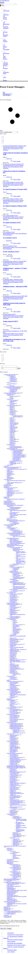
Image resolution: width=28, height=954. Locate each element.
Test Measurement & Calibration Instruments (15, 765)
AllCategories (10, 933)
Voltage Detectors (13, 812)
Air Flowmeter (12, 594)
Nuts (14, 854)
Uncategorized (6, 917)
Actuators (9, 526)
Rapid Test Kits (10, 898)
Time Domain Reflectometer (15, 806)
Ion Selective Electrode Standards (19, 456)
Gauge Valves (9, 860)
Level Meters (12, 686)
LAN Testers (12, 786)
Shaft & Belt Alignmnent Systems (16, 726)
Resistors (11, 798)
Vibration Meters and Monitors (15, 728)
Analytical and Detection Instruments (13, 533)
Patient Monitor (13, 750)
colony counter (9, 885)
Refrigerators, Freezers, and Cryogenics (17, 659)
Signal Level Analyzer (14, 799)
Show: (1, 133)
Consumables (6, 479)
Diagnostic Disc (13, 411)
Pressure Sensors (13, 720)
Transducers (12, 809)
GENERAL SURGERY (14, 744)
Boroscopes (12, 606)
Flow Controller (13, 595)
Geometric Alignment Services (15, 724)
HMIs (8, 382)
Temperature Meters (6, 73)
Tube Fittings (12, 853)
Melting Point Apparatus (14, 651)
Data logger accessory (17, 573)
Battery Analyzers (13, 770)
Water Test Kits (12, 517)
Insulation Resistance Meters (15, 785)
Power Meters (12, 711)
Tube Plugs (15, 857)
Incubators (12, 430)
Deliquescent (12, 401)
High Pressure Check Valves (12, 861)
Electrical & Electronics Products (10, 487)
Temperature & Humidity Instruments (13, 753)
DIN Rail (11, 385)
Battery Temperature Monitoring (15, 541)
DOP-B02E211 (13, 383)
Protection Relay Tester (14, 523)
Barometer (12, 406)
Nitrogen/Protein (16, 628)
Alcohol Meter (12, 769)
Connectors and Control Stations (13, 490)
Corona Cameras (13, 608)
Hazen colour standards (17, 453)
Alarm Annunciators (13, 682)
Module (14, 832)
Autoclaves (12, 634)
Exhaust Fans (9, 494)
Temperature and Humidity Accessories (17, 759)
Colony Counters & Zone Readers (13, 886)
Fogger (11, 565)
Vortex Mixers (12, 739)
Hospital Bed (12, 745)
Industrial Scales (16, 841)
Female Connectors (16, 865)
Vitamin (14, 633)
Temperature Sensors (13, 762)
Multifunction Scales (16, 843)
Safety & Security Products (9, 912)
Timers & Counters (13, 441)
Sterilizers (12, 438)
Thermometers (12, 763)
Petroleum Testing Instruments (12, 689)
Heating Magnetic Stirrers (14, 734)
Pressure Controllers (13, 716)
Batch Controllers (13, 683)
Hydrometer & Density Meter (12, 603)
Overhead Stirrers (13, 738)
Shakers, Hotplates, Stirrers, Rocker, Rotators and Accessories (18, 515)
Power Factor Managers (13, 148)
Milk (14, 627)
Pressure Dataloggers (14, 717)
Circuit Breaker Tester (14, 772)
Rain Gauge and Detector (14, 508)
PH (13, 675)
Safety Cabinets (13, 513)
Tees (14, 856)
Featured (5, 497)
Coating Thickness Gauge (14, 607)
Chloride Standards (16, 451)
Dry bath (11, 413)
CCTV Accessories (10, 913)
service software (16, 576)
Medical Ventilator (13, 749)
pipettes (11, 436)
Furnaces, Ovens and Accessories (16, 644)
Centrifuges (12, 410)
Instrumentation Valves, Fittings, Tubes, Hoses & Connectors (15, 846)
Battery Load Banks (13, 540)
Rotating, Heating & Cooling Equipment (11, 910)
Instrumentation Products (9, 147)
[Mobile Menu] (0, 83)
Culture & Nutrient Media (14, 446)
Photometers (12, 655)
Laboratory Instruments (11, 509)
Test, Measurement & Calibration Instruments (6, 25)
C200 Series (12, 376)
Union (14, 870)
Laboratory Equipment (14, 747)
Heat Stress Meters (13, 571)
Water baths (12, 443)
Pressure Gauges (13, 718)
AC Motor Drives (10, 375)
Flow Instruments (10, 592)
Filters (11, 402)
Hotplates (11, 429)
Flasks (11, 418)
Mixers (11, 433)
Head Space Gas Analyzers (18, 624)
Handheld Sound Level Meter (18, 583)
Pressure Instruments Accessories (16, 719)
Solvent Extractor (13, 665)
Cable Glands (9, 488)
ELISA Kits (9, 887)
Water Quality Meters (14, 673)
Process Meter (12, 602)
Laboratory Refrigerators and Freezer (13, 911)
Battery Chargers (13, 539)
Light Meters (12, 611)
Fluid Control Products (8, 501)
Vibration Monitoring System (18, 732)
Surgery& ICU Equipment (11, 741)
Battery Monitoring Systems (12, 538)
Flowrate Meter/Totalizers (14, 685)
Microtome (12, 432)
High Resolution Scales (17, 840)
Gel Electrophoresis (13, 512)
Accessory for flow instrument (15, 593)
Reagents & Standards (11, 448)
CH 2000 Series (13, 378)
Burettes (11, 409)
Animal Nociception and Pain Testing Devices (18, 510)
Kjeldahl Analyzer (13, 650)
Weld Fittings (9, 863)
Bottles (11, 408)
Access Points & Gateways (12, 468)
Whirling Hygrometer (14, 764)
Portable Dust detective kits (21, 556)
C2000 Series (12, 377)
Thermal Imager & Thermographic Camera (17, 614)
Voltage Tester (12, 813)
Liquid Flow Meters (13, 599)
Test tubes (12, 440)
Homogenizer (12, 736)
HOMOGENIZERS (10, 889)
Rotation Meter (12, 613)
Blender (11, 407)
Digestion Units (13, 640)
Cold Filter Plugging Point (14, 691)
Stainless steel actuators (17, 532)
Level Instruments (10, 676)
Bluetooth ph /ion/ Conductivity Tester (17, 771)
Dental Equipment (13, 743)
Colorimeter (12, 638)
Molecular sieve (13, 403)
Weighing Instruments (11, 814)
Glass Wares (12, 424)
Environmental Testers (14, 780)
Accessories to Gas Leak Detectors (19, 536)
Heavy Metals (15, 625)
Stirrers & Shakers (13, 439)
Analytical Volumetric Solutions (15, 460)
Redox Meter (12, 657)
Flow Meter (12, 597)
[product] (15, 145)
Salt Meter (12, 663)
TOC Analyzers (16, 631)
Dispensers (12, 412)
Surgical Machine (13, 751)
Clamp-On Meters (13, 773)
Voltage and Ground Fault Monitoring (16, 543)
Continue (9, 928)
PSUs (8, 384)
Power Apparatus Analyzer (15, 796)
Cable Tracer (9, 489)
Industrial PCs (9, 473)
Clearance (6, 466)
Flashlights (9, 495)
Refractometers (12, 658)
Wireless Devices (10, 478)
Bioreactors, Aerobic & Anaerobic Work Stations (15, 883)
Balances (11, 815)
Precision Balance (16, 834)
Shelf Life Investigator (14, 664)
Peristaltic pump (10, 894)
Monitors (8, 475)
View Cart (3, 928)
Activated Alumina (13, 400)
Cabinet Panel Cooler (14, 703)
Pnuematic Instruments (11, 699)
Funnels (11, 420)
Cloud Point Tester (13, 690)
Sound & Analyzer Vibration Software (17, 800)
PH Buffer (12, 464)
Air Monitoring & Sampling (15, 507)
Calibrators (12, 684)
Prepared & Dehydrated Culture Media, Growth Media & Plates (16, 897)
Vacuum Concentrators (17, 416)
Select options (9, 255)
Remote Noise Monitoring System (19, 588)
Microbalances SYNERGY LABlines (21, 826)
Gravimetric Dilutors (10, 888)
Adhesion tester (13, 768)
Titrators (11, 442)
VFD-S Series (12, 380)
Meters (8, 518)
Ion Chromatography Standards (18, 455)
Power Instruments (7, 234)
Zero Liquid (9, 465)
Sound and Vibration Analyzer (15, 801)
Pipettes (11, 435)
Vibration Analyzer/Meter (14, 617)
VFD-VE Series (13, 381)
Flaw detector (12, 781)
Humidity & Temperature (14, 572)
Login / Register (5, 79)
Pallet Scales (15, 844)
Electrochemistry (13, 642)
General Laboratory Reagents (15, 462)
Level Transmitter (13, 679)
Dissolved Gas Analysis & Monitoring (17, 534)
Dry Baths (6, 486)
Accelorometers (13, 605)
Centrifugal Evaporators (17, 415)
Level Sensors (12, 677)
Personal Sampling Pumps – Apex (21, 555)
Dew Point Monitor (13, 755)
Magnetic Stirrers (13, 737)
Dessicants (9, 399)
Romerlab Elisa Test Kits (11, 899)
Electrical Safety (10, 493)
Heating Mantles (13, 426)
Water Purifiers (12, 672)
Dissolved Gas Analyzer (14, 777)
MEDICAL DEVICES (14, 748)
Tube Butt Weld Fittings (14, 871)
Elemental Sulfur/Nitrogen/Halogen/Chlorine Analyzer (18, 695)
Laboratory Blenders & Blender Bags (13, 482)
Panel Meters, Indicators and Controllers (14, 681)
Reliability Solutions (10, 722)
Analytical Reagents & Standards (16, 449)
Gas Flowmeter (13, 598)
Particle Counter (13, 589)
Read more (9, 240)
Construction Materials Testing (15, 774)
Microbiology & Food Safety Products (11, 882)
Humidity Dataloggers (17, 575)
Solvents (11, 398)
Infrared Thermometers (14, 610)
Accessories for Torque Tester (18, 808)
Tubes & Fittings (7, 916)
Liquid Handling (13, 431)
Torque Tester (12, 807)
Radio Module (9, 477)
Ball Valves (9, 848)
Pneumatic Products (7, 908)
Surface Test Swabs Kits (11, 900)
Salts (11, 397)
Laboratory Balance (16, 818)
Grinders (11, 425)
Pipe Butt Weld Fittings (14, 864)
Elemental (15, 622)
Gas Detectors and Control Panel (16, 567)
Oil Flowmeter (12, 600)
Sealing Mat (12, 391)
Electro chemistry (5, 40)
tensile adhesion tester (14, 803)
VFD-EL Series (13, 379)
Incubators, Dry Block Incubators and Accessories (16, 648)
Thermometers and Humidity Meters (16, 668)
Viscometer (12, 670)
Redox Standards (16, 459)
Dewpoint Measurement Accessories (16, 757)
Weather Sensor (13, 591)
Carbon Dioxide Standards (17, 450)
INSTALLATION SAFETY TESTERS (17, 783)
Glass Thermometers (13, 423)
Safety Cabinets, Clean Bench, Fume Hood (17, 661)
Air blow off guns (13, 701)
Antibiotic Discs (10, 902)
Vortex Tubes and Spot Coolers (15, 707)
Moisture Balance (16, 833)
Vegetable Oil (15, 632)
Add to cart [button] (9, 158)
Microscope (12, 652)
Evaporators (12, 414)
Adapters (8, 470)
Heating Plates (12, 735)
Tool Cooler (12, 705)
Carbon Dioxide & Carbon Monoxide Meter (18, 635)
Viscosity (11, 697)
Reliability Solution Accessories (15, 725)
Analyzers (12, 619)
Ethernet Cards (9, 471)
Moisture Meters (13, 653)
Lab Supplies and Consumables (6, 47)
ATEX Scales (15, 839)
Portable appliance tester (14, 795)
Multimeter (12, 790)
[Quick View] (5, 158)
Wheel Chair (12, 752)
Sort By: (2, 132)
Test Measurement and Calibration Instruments (15, 766)
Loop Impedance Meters (14, 787)
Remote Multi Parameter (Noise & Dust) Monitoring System (21, 561)
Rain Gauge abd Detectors (11, 519)
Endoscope (12, 609)
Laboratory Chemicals (14, 396)
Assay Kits (12, 445)
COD (14, 621)
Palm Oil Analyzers (16, 629)
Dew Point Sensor (13, 756)
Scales (11, 837)
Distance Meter (12, 778)
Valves (8, 881)
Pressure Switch (13, 721)
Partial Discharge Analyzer (14, 792)
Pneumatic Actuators (13, 529)
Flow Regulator (10, 859)
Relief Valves (9, 862)
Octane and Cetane (13, 696)
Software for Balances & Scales (18, 835)
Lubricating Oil (15, 626)
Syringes (8, 483)
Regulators (12, 437)
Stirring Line (9, 733)
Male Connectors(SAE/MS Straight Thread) (12, 878)
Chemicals (9, 395)
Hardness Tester (13, 782)
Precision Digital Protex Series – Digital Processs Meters (16, 499)
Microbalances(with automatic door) (21, 828)
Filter (19, 368)
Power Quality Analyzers (14, 712)
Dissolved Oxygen (16, 674)
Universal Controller (13, 811)
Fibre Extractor (12, 643)
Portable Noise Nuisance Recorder (19, 584)
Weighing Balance (16, 836)
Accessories (9, 525)
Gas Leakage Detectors (14, 535)
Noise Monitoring (13, 581)
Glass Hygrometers (13, 422)
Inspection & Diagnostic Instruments (13, 604)
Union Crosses (15, 852)
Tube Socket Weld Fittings (14, 874)
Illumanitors (12, 645)
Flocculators (12, 419)
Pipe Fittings (12, 851)
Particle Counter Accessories (18, 590)
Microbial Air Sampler (11, 892)
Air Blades (12, 700)
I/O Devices (9, 472)
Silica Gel (12, 404)
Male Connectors (16, 866)
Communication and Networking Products (11, 467)
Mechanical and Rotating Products (10, 879)
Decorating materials (7, 485)
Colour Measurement (14, 388)
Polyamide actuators (16, 530)
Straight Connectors (16, 855)
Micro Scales (15, 842)
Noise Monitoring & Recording (15, 582)
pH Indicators (12, 390)
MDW (8, 680)
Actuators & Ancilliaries (11, 527)
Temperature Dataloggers (17, 578)
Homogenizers (12, 389)
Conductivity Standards (17, 452)
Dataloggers (15, 574)
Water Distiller (12, 670)
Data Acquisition (13, 521)
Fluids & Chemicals (7, 502)
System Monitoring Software (18, 577)
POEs (8, 476)
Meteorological (12, 579)
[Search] (16, 4)
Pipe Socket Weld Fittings (14, 867)
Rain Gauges (15, 580)
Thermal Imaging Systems (14, 727)
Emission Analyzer (13, 564)
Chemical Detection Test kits (12, 884)
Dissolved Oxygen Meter (14, 641)
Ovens (11, 434)
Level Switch (12, 678)
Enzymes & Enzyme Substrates (15, 447)
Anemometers (15, 548)
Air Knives (12, 702)
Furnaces (11, 421)
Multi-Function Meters (14, 789)
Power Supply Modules (14, 713)
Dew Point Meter (13, 754)
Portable (14, 570)
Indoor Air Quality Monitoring (18, 563)
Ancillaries (12, 528)
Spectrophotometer (13, 666)
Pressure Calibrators (13, 715)
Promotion (6, 909)
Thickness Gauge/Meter (14, 616)
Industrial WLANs (10, 474)
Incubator (11, 646)
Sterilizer (11, 516)
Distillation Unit (13, 693)
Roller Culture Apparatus (14, 660)
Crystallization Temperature (15, 692)
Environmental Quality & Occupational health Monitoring (15, 506)
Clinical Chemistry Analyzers (12, 544)
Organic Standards (16, 457)
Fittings (8, 850)
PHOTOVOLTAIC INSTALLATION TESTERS (17, 794)
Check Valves (9, 849)
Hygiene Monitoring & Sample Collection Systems (16, 480)
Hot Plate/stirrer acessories (9, 503)
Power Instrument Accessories (15, 710)
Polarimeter (12, 656)
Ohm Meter (12, 791)
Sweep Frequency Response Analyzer (16, 802)
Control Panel (15, 569)
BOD (14, 620)
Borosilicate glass (10, 394)
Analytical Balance (16, 817)
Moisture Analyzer (13, 788)
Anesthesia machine (13, 742)
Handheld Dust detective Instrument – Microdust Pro (21, 552)
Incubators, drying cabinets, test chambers (17, 649)
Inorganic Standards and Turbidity (19, 454)
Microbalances (18, 822)
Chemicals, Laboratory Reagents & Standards (5, 65)
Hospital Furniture (13, 746)
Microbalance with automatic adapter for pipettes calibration (21, 820)
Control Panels (9, 491)
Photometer (9, 698)
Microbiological (10, 444)
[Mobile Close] (0, 930)
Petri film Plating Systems (11, 895)
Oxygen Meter (12, 654)
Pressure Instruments (11, 714)
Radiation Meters (13, 612)
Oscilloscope (15, 522)
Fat (13, 623)
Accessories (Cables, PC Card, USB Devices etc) (16, 469)
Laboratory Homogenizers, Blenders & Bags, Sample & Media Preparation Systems (17, 891)
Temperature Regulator (14, 667)
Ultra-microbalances (19, 829)
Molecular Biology (10, 893)
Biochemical (12, 462)
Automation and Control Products (10, 374)
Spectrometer (15, 630)
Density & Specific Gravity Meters (16, 639)
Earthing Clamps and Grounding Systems (14, 492)
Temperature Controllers (14, 760)
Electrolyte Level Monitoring (15, 542)
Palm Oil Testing (16, 458)
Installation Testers (13, 784)
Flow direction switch (14, 596)
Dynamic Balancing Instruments (15, 723)
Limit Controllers (13, 687)
